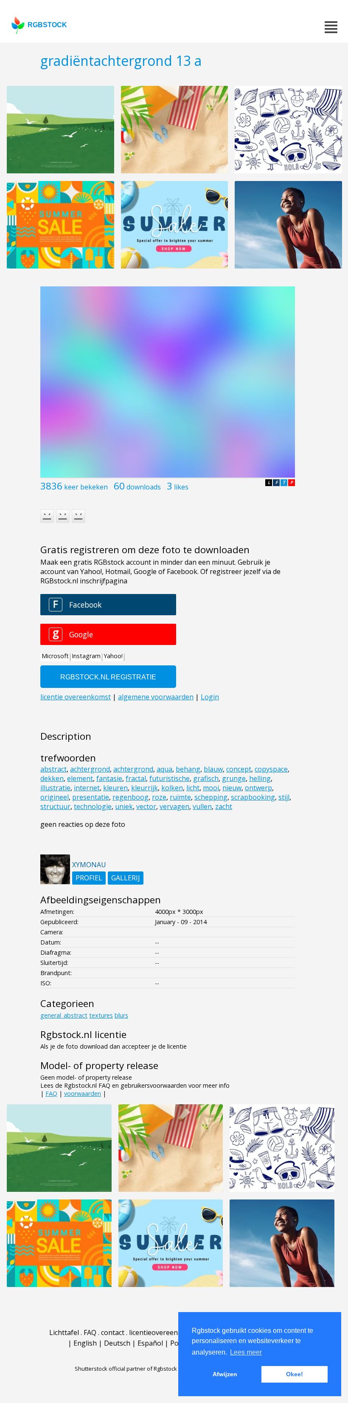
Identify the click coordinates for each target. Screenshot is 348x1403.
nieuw (231, 787)
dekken (52, 778)
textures (101, 1015)
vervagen (174, 806)
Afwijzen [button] (225, 1374)
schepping (210, 797)
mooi (211, 787)
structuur (55, 806)
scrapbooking (253, 797)
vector (146, 806)
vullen (202, 806)
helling (260, 778)
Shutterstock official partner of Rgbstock (126, 1368)
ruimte (180, 797)
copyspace (271, 769)
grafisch (206, 778)
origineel (54, 797)
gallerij (125, 878)
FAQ (51, 1093)
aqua (164, 769)
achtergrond (90, 769)
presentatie (90, 797)
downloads (143, 487)
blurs (121, 1015)
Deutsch (117, 1343)
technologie (93, 806)
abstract (53, 769)
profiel (89, 878)
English (85, 1343)
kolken (172, 787)
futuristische (169, 778)
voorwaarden (82, 1093)
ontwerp (258, 787)
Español (150, 1343)
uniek (124, 806)
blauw (213, 769)
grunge (234, 778)
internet (87, 787)
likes (181, 487)
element (80, 778)
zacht (223, 806)
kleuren (115, 787)
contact (112, 1332)
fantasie (109, 778)
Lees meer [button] (246, 1352)
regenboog (130, 797)
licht (192, 787)
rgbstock (47, 24)
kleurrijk (144, 787)
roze (159, 797)
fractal (136, 778)
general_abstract (63, 1015)
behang (188, 769)
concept (238, 769)
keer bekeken (86, 487)
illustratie (55, 787)
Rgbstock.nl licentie (83, 1034)
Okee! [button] (294, 1374)
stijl (283, 797)
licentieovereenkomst (163, 1332)
